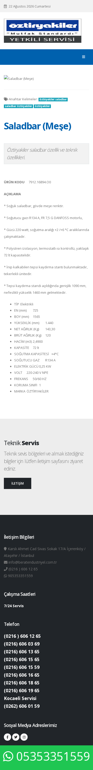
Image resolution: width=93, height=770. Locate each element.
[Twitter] (15, 737)
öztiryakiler (42, 106)
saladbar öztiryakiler (18, 106)
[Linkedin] (24, 737)
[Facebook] (7, 737)
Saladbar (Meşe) (37, 126)
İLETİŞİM (17, 483)
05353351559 (53, 756)
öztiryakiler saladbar (53, 99)
